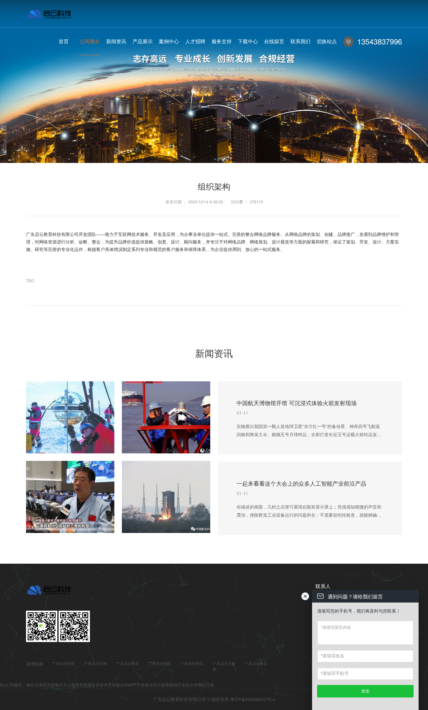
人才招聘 (195, 41)
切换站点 (327, 41)
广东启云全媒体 (224, 666)
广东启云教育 (127, 663)
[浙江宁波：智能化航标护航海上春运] (166, 417)
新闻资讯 (116, 41)
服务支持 (221, 41)
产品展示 (143, 41)
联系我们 (300, 41)
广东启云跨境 (191, 663)
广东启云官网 (95, 663)
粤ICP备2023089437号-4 (252, 699)
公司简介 (90, 41)
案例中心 (169, 41)
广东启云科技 (63, 663)
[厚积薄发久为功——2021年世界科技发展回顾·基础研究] (70, 417)
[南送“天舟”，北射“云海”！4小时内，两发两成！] (166, 497)
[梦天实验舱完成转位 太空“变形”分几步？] (70, 497)
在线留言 (274, 41)
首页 (64, 41)
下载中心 (248, 41)
